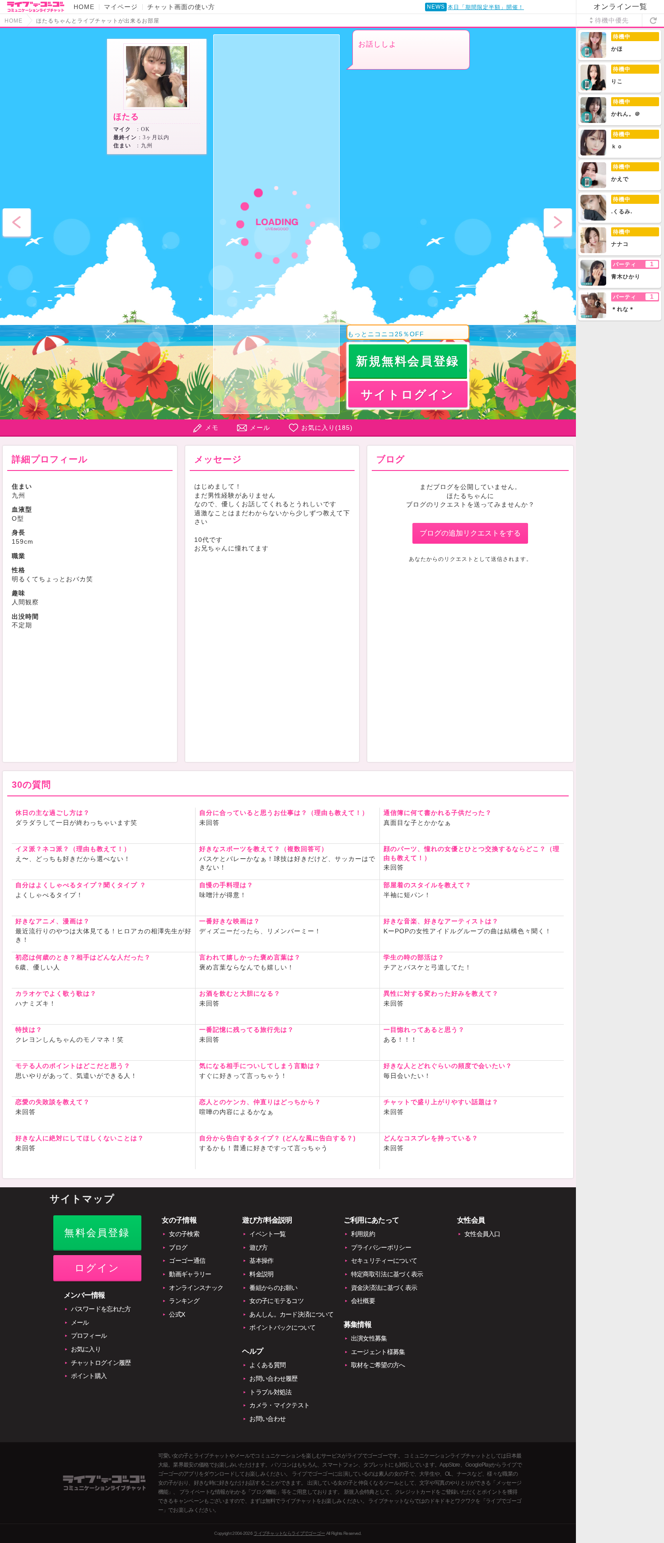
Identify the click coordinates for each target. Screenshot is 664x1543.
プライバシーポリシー (381, 1247)
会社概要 (363, 1300)
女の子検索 (184, 1233)
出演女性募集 (369, 1338)
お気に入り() (327, 427)
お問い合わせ (267, 1418)
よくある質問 (267, 1365)
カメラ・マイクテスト (279, 1405)
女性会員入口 (482, 1233)
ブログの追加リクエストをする (470, 533)
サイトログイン (407, 394)
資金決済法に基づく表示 (384, 1287)
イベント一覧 (267, 1233)
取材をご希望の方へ (378, 1365)
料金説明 (261, 1274)
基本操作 (261, 1260)
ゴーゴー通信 (187, 1260)
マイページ (121, 6)
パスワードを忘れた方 (101, 1308)
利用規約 (363, 1233)
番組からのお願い (273, 1287)
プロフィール (89, 1335)
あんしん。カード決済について (291, 1314)
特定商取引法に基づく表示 (387, 1274)
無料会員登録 (97, 1232)
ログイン (97, 1268)
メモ (212, 427)
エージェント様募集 (378, 1351)
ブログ (178, 1247)
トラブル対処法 (270, 1392)
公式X (177, 1314)
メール (260, 427)
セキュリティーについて (384, 1260)
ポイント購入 (89, 1375)
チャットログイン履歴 (101, 1362)
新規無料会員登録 (407, 361)
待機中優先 (612, 20)
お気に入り (86, 1349)
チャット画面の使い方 (181, 6)
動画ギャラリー (190, 1274)
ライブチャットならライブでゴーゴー (289, 1533)
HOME (84, 6)
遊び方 (258, 1247)
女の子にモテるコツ (276, 1300)
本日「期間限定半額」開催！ (486, 7)
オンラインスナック (196, 1287)
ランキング (184, 1300)
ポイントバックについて (282, 1327)
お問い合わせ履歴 (273, 1378)
